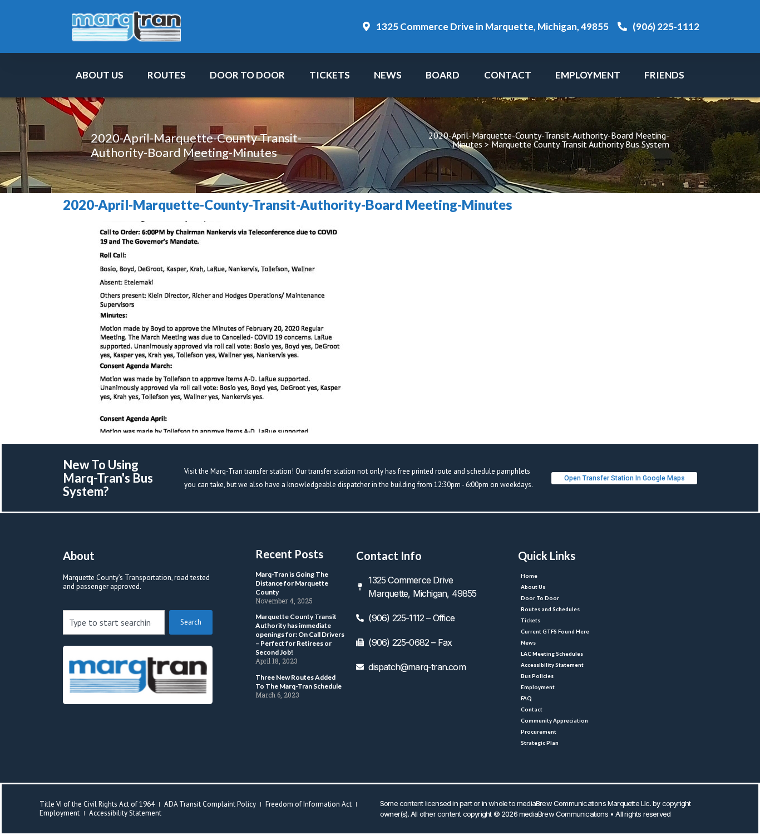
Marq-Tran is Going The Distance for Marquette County (291, 583)
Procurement (538, 732)
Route (166, 75)
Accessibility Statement (552, 665)
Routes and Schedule (550, 609)
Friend (664, 75)
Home (529, 576)
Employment (587, 75)
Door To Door (247, 75)
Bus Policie (537, 676)
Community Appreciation (554, 721)
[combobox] (114, 622)
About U (100, 75)
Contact (507, 75)
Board (443, 75)
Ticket (329, 75)
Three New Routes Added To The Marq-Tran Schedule (298, 681)
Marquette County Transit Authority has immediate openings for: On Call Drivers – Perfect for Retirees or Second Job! (299, 634)
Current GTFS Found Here (555, 631)
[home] (137, 675)
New (388, 75)
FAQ (526, 698)
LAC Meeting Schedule (552, 654)
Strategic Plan (540, 743)
